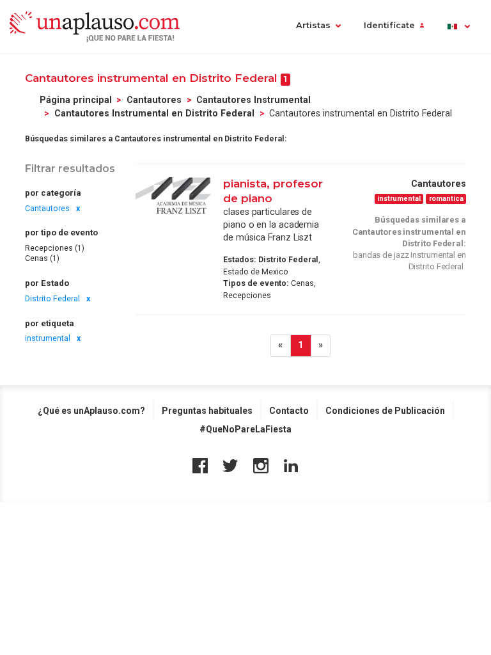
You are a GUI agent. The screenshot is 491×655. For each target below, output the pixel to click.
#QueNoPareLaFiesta (245, 429)
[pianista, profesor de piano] (173, 195)
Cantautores (154, 100)
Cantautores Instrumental (253, 100)
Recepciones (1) (54, 248)
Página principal (76, 100)
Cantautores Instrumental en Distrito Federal (154, 113)
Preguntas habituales (207, 411)
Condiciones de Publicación (385, 411)
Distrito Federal (52, 298)
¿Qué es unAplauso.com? (91, 411)
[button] (458, 26)
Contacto (289, 411)
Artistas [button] (313, 25)
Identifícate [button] (389, 25)
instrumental (47, 338)
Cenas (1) (42, 258)
